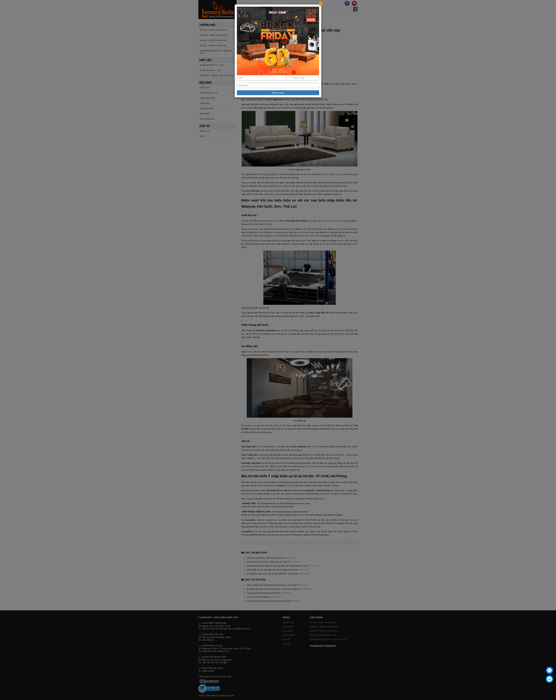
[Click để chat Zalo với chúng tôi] (549, 679)
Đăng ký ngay (278, 93)
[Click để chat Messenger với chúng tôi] (549, 670)
